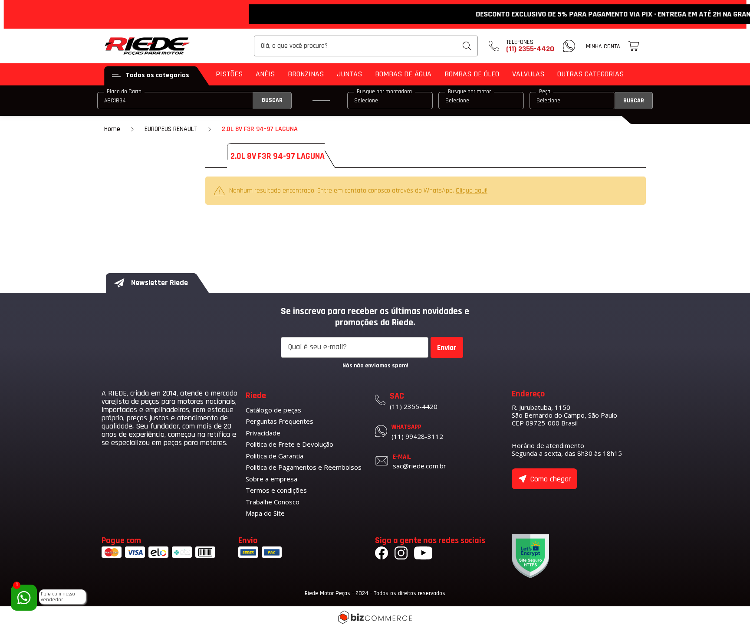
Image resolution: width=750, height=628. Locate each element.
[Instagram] (401, 554)
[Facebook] (381, 554)
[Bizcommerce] (375, 617)
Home (112, 129)
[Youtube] (423, 554)
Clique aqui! (471, 190)
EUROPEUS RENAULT (171, 129)
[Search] (467, 46)
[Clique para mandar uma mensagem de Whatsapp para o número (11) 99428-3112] (569, 46)
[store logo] (147, 46)
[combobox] (366, 46)
